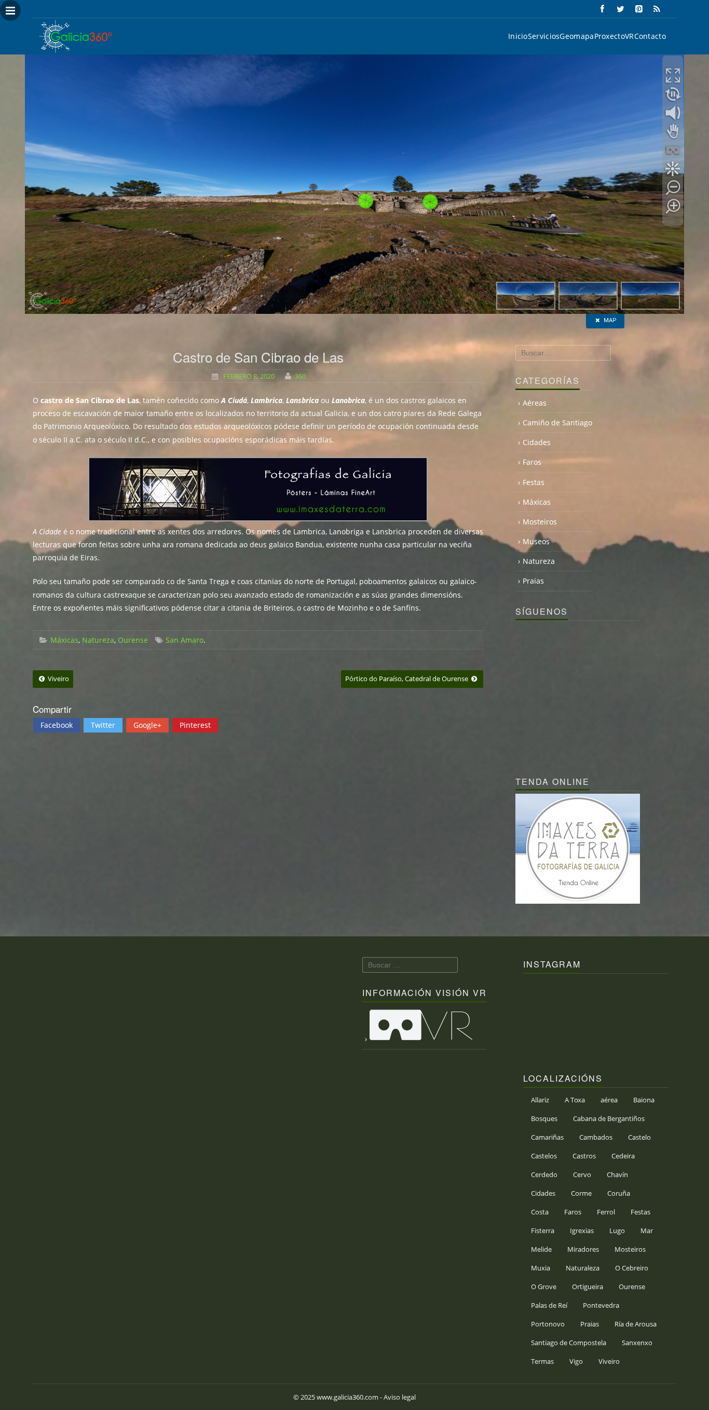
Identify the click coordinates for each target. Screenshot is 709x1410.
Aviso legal (400, 1397)
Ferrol (606, 1212)
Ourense (133, 640)
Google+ (147, 725)
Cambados (595, 1137)
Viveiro (57, 678)
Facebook (56, 725)
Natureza (98, 640)
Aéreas (535, 403)
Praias (533, 581)
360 (300, 376)
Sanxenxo (637, 1342)
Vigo (576, 1361)
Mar (646, 1230)
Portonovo (548, 1324)
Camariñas (547, 1137)
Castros (584, 1155)
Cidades (537, 442)
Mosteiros (540, 522)
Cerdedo (544, 1174)
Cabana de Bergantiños (609, 1118)
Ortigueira (587, 1286)
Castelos (544, 1155)
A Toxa (575, 1099)
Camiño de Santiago (557, 422)
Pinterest (195, 725)
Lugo (617, 1230)
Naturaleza (582, 1268)
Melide (541, 1249)
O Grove (543, 1286)
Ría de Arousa (636, 1324)
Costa (540, 1212)
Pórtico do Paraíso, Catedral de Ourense (407, 678)
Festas (533, 482)
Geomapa (577, 36)
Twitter (103, 725)
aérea (609, 1099)
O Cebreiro (631, 1268)
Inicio (518, 36)
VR (629, 36)
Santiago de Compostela (568, 1342)
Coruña (618, 1193)
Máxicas (64, 640)
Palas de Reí (549, 1305)
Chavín (617, 1174)
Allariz (540, 1099)
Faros (532, 462)
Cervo (582, 1174)
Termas (542, 1361)
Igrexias (582, 1230)
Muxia (540, 1268)
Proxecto (609, 36)
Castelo (639, 1137)
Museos (536, 541)
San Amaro (184, 640)
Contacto (650, 36)
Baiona (644, 1099)
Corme (581, 1193)
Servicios (544, 36)
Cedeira (623, 1155)
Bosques (544, 1118)
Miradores (583, 1249)
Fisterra (542, 1230)
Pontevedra (601, 1305)
